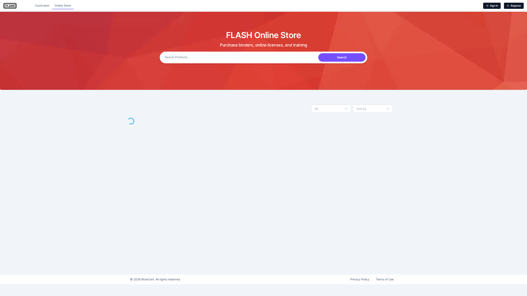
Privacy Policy (359, 279)
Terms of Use (385, 279)
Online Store (63, 5)
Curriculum (42, 5)
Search (342, 57)
